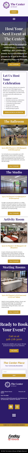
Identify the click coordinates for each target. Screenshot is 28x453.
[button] (14, 19)
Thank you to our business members (14, 425)
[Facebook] (11, 407)
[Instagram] (17, 407)
